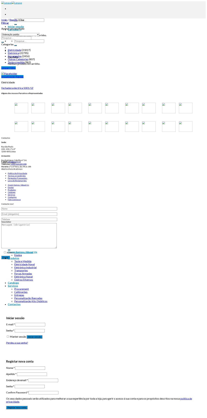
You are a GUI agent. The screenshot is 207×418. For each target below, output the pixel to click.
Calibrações (20, 291)
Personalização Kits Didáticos (30, 301)
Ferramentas (15, 56)
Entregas (19, 295)
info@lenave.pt (14, 161)
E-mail (10, 324)
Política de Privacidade (17, 173)
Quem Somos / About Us (18, 185)
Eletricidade (14, 49)
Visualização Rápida (12, 76)
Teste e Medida (22, 261)
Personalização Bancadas (28, 298)
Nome (10, 367)
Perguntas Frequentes (17, 178)
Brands (13, 19)
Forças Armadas (23, 273)
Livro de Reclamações (17, 180)
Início (4, 19)
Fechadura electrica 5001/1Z (17, 87)
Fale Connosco (14, 199)
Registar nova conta (16, 407)
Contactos (12, 197)
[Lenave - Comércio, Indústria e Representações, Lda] (11, 2)
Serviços (11, 194)
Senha (10, 330)
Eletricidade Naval (24, 264)
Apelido (11, 373)
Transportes (21, 270)
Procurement (21, 288)
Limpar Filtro (8, 67)
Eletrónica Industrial (25, 267)
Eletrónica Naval (23, 276)
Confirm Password (17, 392)
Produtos (12, 190)
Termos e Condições (17, 176)
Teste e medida (16, 62)
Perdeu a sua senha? (17, 342)
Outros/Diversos (23, 279)
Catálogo (11, 192)
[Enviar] (15, 24)
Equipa (11, 187)
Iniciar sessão (34, 337)
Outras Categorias (18, 59)
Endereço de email (17, 380)
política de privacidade (23, 252)
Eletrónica (13, 53)
